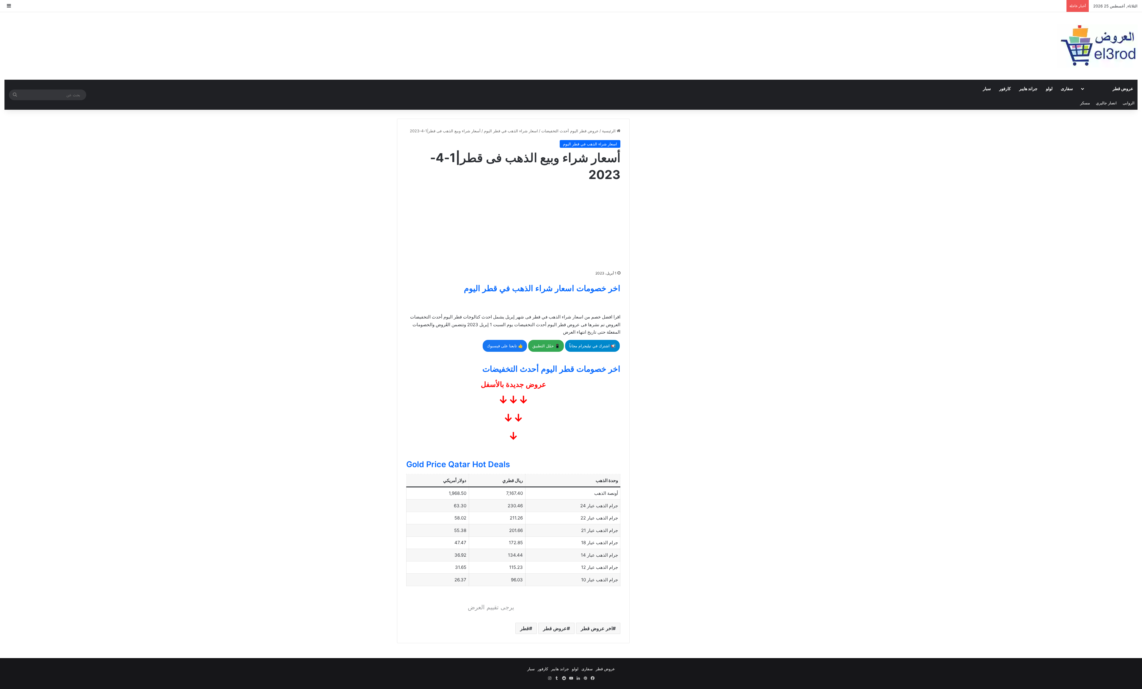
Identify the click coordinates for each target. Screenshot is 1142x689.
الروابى (1129, 103)
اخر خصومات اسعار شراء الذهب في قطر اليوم (542, 288)
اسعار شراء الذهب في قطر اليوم (511, 130)
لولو (1049, 88)
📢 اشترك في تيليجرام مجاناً (592, 345)
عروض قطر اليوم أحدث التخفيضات (570, 130)
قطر (524, 628)
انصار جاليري (1106, 103)
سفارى (1067, 88)
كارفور (1005, 88)
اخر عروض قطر (597, 628)
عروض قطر (1123, 88)
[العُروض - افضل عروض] (1097, 46)
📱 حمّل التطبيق (546, 345)
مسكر (1085, 103)
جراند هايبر (1028, 88)
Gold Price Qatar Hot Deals (458, 464)
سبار (987, 88)
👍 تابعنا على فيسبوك (505, 345)
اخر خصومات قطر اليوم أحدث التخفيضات (551, 369)
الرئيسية (609, 130)
